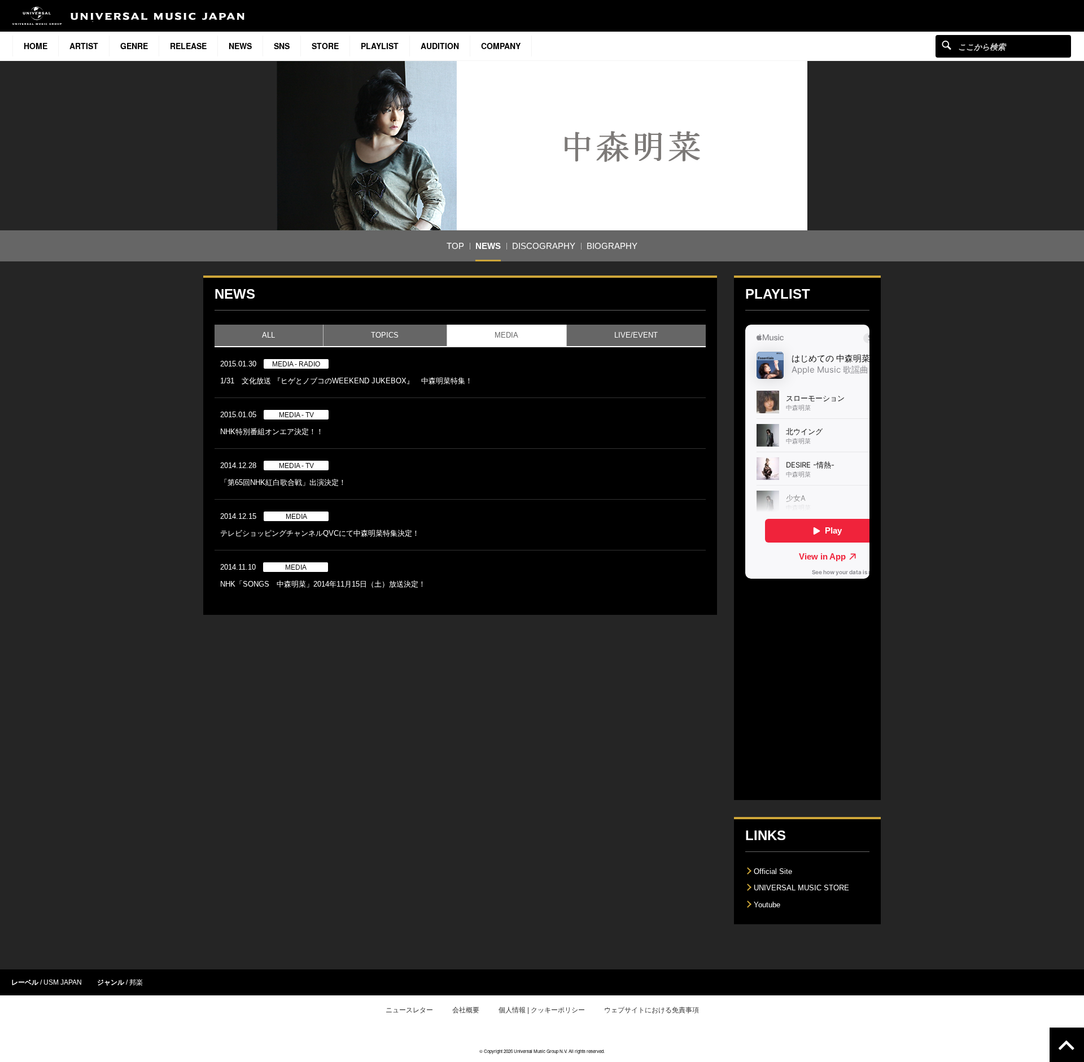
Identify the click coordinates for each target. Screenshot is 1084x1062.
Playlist (380, 45)
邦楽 (136, 982)
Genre (134, 45)
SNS (282, 45)
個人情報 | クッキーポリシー (542, 1010)
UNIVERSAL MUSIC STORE (801, 888)
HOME (35, 45)
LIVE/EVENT (636, 335)
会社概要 (465, 1010)
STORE (325, 45)
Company (501, 45)
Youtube (767, 905)
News (240, 45)
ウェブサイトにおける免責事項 (651, 1010)
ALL (268, 335)
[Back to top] (1067, 1045)
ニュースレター (409, 1010)
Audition (440, 45)
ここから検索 (946, 45)
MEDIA (506, 335)
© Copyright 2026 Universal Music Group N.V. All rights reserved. (542, 1051)
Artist (83, 45)
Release (188, 45)
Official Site (773, 871)
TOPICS (385, 335)
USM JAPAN (62, 982)
